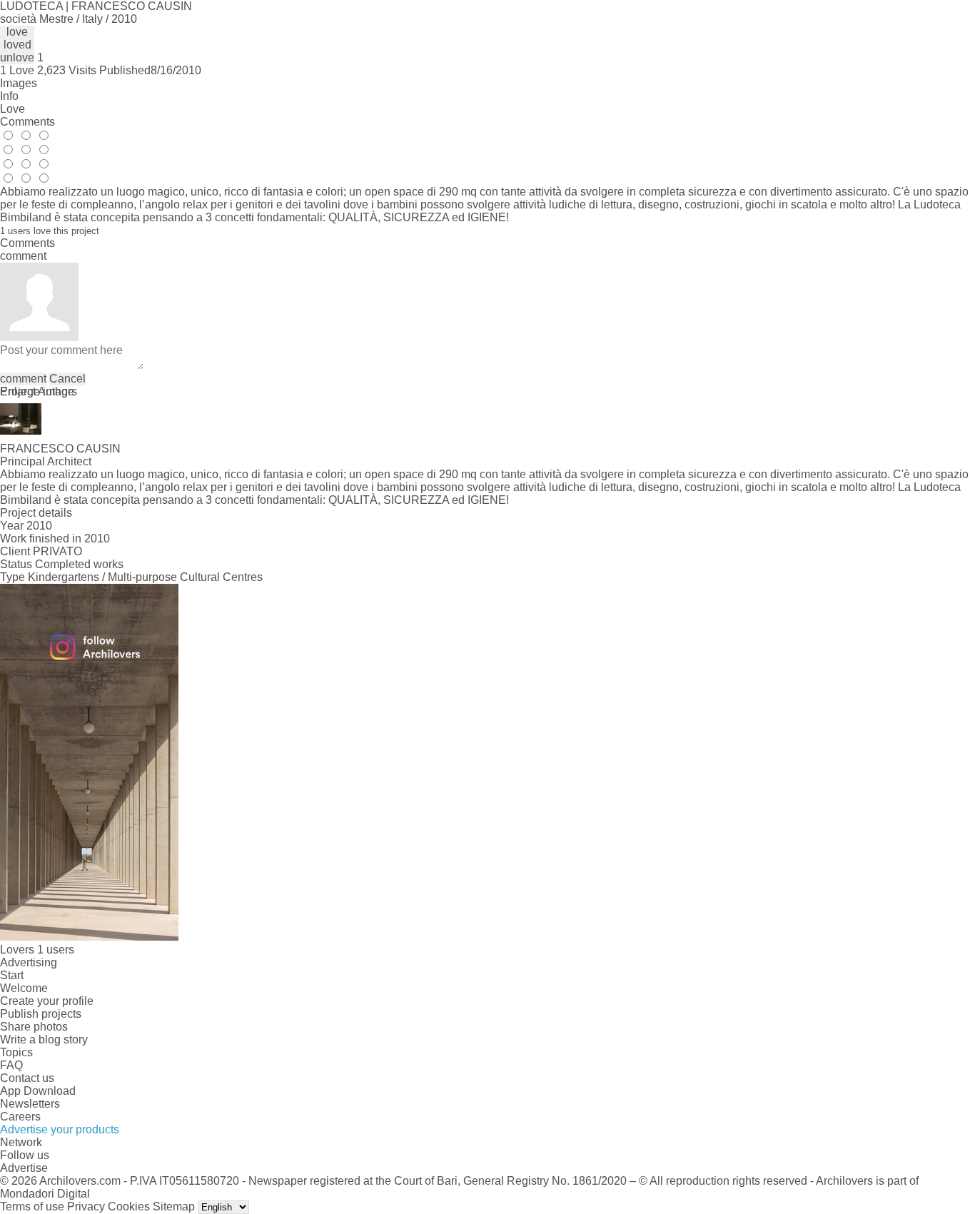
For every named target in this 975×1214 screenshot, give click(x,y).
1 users (55, 950)
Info (9, 96)
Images (18, 83)
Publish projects (40, 1014)
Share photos (34, 1027)
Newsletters (30, 1104)
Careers (20, 1117)
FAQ (11, 1065)
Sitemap (174, 1206)
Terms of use (32, 1206)
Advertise (24, 1168)
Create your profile (47, 1001)
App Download (38, 1091)
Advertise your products (59, 1129)
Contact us (27, 1078)
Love (12, 109)
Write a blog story (44, 1039)
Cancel (67, 379)
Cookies (129, 1206)
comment (23, 379)
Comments (27, 122)
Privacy (86, 1206)
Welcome (24, 988)
